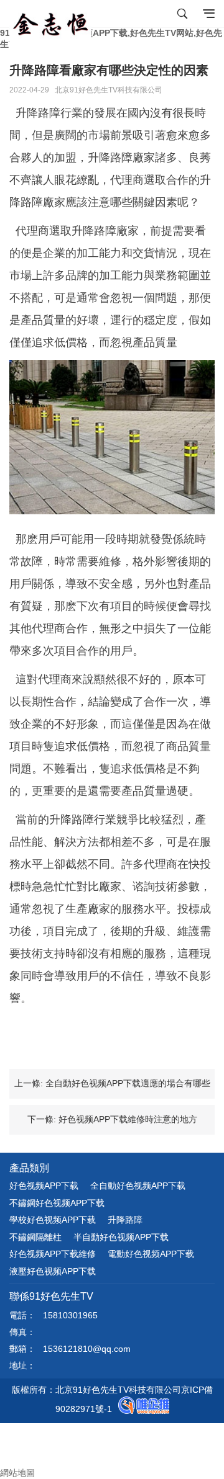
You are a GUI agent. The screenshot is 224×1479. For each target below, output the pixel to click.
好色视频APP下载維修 (52, 1254)
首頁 (18, 1428)
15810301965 (70, 1315)
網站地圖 (17, 1473)
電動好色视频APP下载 (151, 1254)
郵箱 (18, 1450)
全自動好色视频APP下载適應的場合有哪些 (127, 1083)
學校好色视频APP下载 (52, 1220)
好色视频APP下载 (43, 1186)
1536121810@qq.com (87, 1349)
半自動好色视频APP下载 (121, 1237)
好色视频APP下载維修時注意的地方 (127, 1119)
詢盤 (18, 1462)
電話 (8, 1439)
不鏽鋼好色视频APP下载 (57, 1203)
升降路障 (125, 1220)
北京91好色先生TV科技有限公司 (108, 90)
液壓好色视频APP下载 (52, 1271)
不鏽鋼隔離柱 (35, 1237)
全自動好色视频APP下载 (137, 1186)
